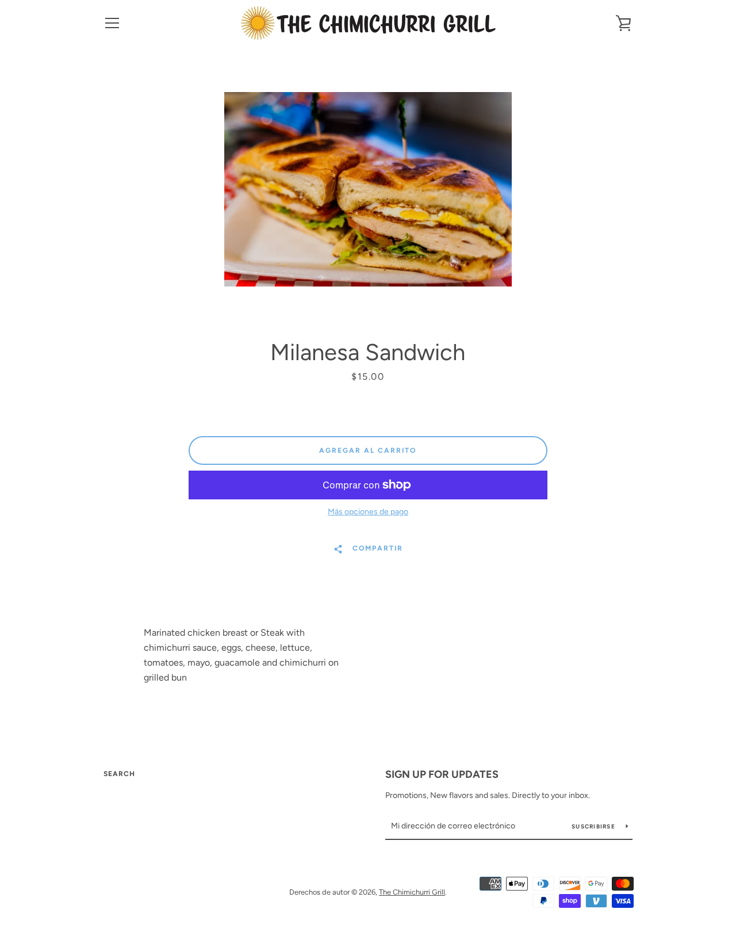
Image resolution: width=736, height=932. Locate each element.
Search (119, 774)
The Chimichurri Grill (412, 892)
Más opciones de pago (368, 512)
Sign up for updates (442, 774)
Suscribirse (594, 826)
